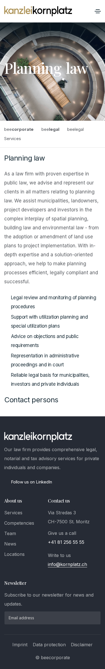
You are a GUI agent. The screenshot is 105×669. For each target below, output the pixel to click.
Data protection (49, 644)
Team (10, 533)
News (10, 544)
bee (19, 129)
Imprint (19, 644)
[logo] (38, 437)
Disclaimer (82, 644)
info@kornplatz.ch (67, 564)
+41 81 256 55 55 (66, 542)
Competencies (19, 523)
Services (13, 512)
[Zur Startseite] (38, 11)
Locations (14, 554)
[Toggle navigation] (98, 11)
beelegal (75, 129)
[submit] (92, 618)
